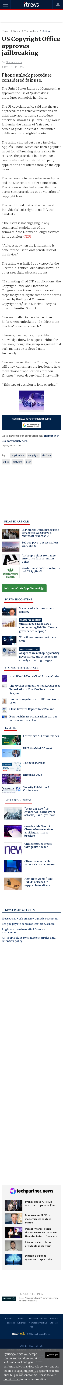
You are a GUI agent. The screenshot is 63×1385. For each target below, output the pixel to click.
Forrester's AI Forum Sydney (41, 736)
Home (5, 31)
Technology (31, 31)
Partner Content (19, 599)
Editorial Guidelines (38, 1318)
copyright (33, 455)
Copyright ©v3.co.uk (11, 445)
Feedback (10, 1322)
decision (46, 455)
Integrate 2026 (32, 775)
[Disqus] (31, 994)
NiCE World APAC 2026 (37, 749)
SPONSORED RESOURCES (21, 667)
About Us (22, 1318)
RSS (31, 1327)
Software (48, 31)
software (17, 461)
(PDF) (27, 236)
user (28, 461)
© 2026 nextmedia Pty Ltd (38, 1334)
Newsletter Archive (38, 1322)
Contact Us (10, 1318)
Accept (52, 1355)
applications (18, 455)
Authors (54, 1318)
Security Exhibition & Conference (36, 789)
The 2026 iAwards (34, 763)
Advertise (21, 1322)
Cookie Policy (12, 1379)
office (6, 461)
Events (10, 727)
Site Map (54, 1322)
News (16, 31)
